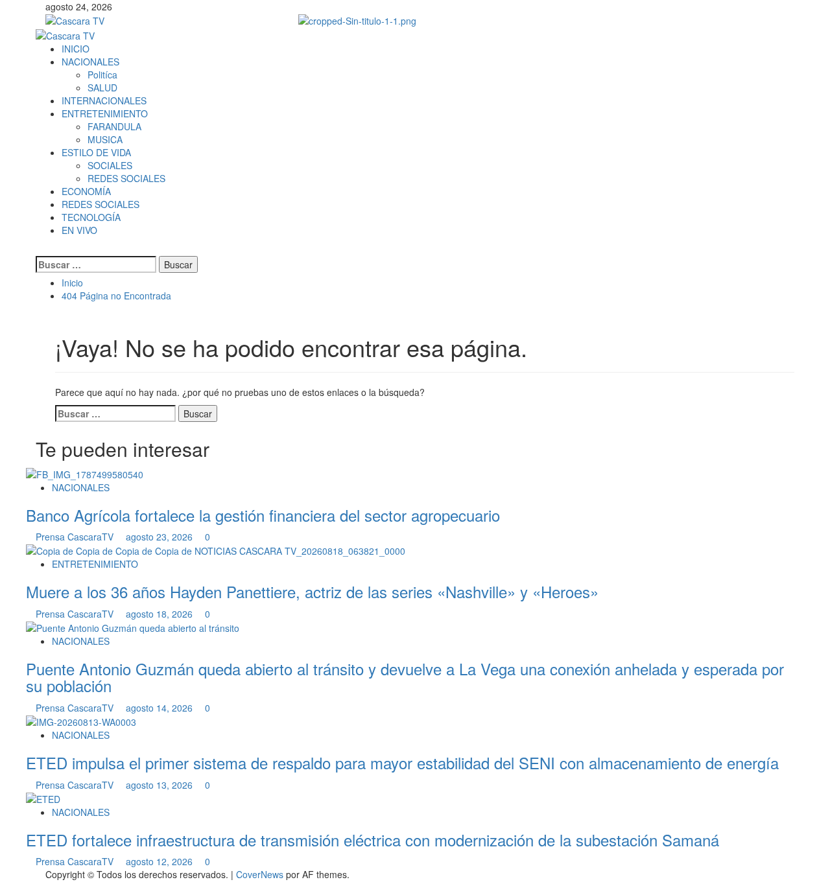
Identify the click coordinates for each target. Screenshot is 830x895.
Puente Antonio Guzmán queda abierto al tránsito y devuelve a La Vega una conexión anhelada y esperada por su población (405, 677)
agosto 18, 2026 (160, 613)
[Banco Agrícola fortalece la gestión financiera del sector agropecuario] (84, 472)
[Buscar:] (96, 264)
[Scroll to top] (3, 888)
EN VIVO (79, 230)
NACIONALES (90, 61)
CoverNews (259, 874)
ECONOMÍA (86, 191)
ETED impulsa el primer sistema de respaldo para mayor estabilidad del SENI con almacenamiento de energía (402, 762)
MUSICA (105, 139)
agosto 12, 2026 (160, 861)
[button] (39, 249)
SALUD (102, 87)
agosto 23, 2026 (160, 536)
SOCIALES (110, 165)
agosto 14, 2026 (160, 707)
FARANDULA (114, 126)
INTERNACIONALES (104, 100)
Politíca (102, 74)
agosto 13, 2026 (160, 784)
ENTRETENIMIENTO (105, 113)
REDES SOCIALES (126, 178)
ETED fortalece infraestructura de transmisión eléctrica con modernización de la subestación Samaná (372, 839)
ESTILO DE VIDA (96, 152)
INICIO (75, 48)
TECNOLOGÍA (91, 217)
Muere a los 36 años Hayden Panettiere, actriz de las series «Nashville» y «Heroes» (312, 591)
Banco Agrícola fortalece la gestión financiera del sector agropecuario (263, 515)
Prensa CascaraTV (76, 536)
